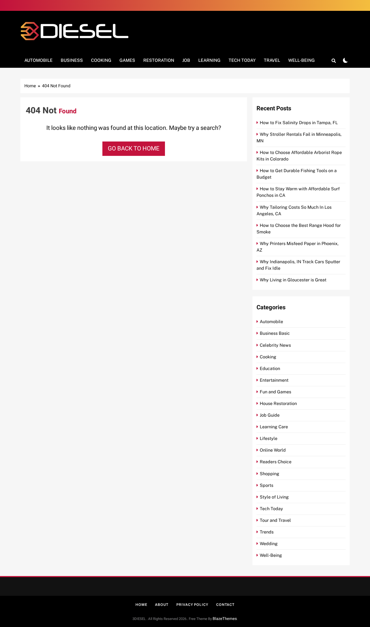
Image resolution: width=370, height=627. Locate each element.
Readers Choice (275, 461)
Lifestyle (268, 438)
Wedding (269, 543)
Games (127, 60)
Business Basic (275, 333)
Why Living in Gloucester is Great (293, 279)
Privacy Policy (192, 605)
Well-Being (301, 60)
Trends (267, 532)
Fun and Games (275, 391)
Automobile (38, 60)
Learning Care (274, 426)
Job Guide (270, 415)
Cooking (101, 60)
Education (270, 368)
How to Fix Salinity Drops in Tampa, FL (299, 122)
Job (186, 60)
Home (141, 605)
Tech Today (242, 60)
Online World (273, 450)
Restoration (158, 60)
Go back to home (134, 148)
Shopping (269, 473)
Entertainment (274, 380)
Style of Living (274, 497)
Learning (209, 60)
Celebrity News (275, 345)
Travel (272, 60)
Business (72, 60)
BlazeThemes (225, 619)
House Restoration (278, 403)
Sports (266, 485)
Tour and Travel (275, 520)
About (161, 605)
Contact (225, 605)
